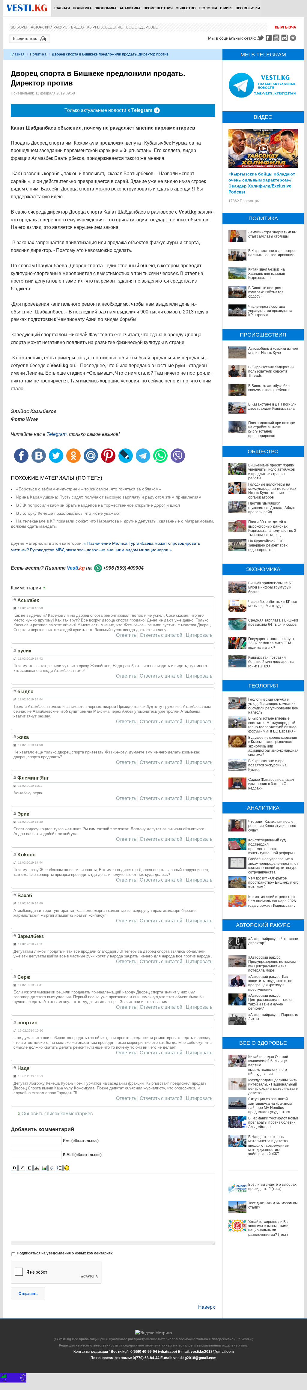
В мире (226, 8)
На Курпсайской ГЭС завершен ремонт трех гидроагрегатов (268, 545)
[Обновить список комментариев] (45, 588)
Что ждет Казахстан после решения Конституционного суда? (272, 825)
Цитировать (199, 635)
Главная (62, 8)
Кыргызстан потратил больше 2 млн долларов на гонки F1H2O (271, 661)
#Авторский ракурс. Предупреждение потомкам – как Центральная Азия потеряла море (273, 963)
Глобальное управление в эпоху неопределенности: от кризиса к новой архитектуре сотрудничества (273, 865)
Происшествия (158, 8)
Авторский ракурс (49, 27)
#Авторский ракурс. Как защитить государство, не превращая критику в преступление (270, 983)
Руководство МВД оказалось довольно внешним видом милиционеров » (101, 549)
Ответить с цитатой (161, 635)
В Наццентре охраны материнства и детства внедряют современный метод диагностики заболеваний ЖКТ (268, 1145)
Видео (77, 27)
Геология (208, 8)
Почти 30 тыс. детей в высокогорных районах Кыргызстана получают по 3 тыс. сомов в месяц (272, 528)
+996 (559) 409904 (123, 568)
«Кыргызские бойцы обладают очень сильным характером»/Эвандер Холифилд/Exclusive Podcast (261, 183)
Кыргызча (285, 27)
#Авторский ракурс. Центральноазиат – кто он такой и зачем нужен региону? (271, 1002)
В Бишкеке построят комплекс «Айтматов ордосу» (265, 292)
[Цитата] (51, 1168)
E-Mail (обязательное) (82, 1155)
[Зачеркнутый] (36, 1168)
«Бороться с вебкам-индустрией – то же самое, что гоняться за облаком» (88, 489)
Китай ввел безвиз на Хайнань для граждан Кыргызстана (266, 273)
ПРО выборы (248, 8)
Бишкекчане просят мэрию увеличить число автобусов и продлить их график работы (271, 471)
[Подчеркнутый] (29, 1168)
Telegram (294, 37)
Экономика (106, 8)
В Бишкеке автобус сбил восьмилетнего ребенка (269, 388)
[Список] (59, 1168)
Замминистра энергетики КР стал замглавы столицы (272, 234)
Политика (82, 8)
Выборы (19, 27)
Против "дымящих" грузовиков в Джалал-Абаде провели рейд (271, 507)
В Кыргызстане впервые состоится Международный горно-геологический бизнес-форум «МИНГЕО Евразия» (272, 724)
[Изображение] (44, 1168)
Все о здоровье (142, 27)
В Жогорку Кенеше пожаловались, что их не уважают (68, 513)
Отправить (28, 1294)
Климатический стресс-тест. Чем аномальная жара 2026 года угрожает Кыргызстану (272, 901)
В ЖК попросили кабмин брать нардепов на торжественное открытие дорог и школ (98, 505)
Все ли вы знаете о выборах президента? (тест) (272, 1186)
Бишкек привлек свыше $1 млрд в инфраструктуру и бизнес (270, 587)
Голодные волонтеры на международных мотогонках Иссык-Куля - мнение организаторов (272, 490)
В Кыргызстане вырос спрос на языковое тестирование (272, 253)
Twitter (260, 37)
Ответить (126, 635)
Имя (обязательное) (81, 1141)
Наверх (206, 1307)
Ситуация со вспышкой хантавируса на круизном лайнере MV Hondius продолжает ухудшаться (270, 1105)
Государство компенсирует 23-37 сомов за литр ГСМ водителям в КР (271, 643)
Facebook (268, 37)
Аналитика (130, 8)
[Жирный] (14, 1168)
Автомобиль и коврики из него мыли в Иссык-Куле (273, 350)
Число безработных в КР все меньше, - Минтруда (272, 604)
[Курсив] (21, 1168)
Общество (186, 8)
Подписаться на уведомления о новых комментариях (65, 1253)
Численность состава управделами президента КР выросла (270, 310)
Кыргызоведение (105, 27)
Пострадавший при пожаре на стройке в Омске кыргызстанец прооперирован (271, 429)
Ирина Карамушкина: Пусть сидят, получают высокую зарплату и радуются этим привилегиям (108, 497)
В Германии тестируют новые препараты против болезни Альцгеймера (273, 1122)
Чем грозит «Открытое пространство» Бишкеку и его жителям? (273, 882)
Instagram (285, 37)
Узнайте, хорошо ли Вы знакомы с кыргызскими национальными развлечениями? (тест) (268, 1228)
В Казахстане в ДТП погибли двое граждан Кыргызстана (272, 406)
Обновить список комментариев (57, 1113)
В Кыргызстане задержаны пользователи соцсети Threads (271, 371)
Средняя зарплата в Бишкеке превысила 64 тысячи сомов (273, 622)
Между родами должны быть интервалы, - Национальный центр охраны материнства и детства (273, 1086)
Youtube (277, 37)
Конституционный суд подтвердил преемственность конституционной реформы (271, 846)
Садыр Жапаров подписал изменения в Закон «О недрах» (271, 783)
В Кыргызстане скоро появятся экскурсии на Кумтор (267, 765)
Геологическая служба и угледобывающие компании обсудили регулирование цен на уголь (273, 705)
